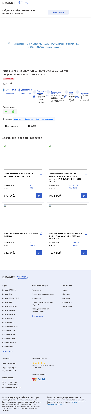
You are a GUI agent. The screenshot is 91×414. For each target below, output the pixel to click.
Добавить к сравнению (26, 91)
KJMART (8, 3)
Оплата (65, 290)
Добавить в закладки (11, 91)
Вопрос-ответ (67, 302)
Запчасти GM (7, 302)
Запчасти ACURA (8, 347)
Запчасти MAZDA (8, 322)
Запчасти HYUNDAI (9, 290)
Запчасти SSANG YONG (10, 298)
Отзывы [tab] (29, 119)
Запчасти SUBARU (8, 335)
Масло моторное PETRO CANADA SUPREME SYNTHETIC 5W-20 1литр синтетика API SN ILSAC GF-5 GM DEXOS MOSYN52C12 (68, 171)
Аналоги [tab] (18, 119)
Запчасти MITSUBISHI (10, 326)
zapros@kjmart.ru (9, 363)
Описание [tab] (7, 119)
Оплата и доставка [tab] (44, 119)
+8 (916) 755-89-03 (9, 370)
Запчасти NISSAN (8, 330)
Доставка (66, 294)
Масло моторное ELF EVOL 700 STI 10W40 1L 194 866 (23, 230)
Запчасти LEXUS (8, 318)
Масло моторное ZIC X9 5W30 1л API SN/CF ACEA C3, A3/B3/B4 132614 (23, 171)
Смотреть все (7, 351)
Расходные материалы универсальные (41, 310)
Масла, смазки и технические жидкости (43, 303)
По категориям (58, 12)
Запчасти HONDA (8, 310)
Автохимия (36, 290)
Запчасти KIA (7, 294)
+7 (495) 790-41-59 (9, 368)
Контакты (66, 298)
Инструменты (37, 298)
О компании (67, 306)
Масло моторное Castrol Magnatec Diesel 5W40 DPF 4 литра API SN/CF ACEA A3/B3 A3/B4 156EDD (68, 230)
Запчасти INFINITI (8, 314)
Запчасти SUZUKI (8, 339)
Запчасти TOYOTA (9, 343)
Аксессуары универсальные (43, 294)
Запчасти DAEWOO (9, 306)
